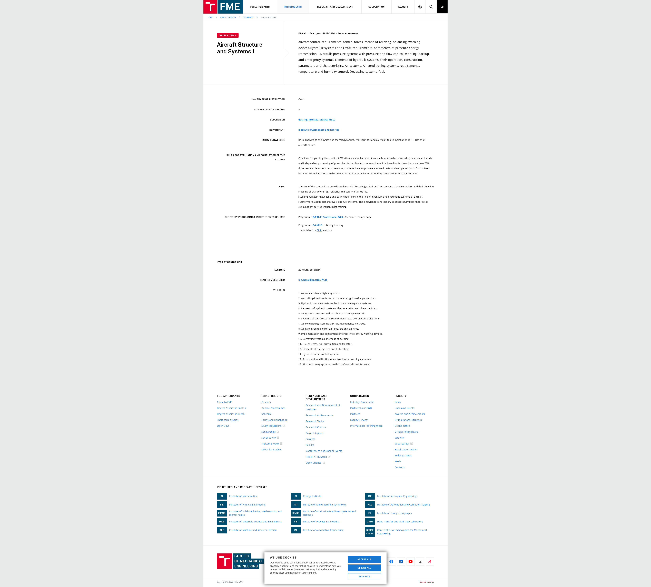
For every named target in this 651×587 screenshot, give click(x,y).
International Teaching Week (366, 425)
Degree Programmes (273, 408)
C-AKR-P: (318, 225)
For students (293, 6)
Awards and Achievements (410, 414)
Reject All (364, 567)
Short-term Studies (228, 419)
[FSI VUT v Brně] (223, 7)
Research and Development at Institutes (323, 407)
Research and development (335, 6)
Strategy (399, 437)
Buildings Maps (403, 455)
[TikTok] (430, 562)
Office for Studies (271, 449)
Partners (355, 414)
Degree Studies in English (231, 408)
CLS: (319, 230)
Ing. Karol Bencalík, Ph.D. (312, 279)
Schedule (266, 414)
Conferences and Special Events (324, 450)
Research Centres (316, 427)
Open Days (223, 425)
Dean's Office (402, 425)
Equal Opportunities (406, 449)
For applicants (260, 6)
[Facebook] (391, 562)
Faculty (403, 6)
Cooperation (376, 6)
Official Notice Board (406, 431)
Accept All (364, 559)
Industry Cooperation (362, 402)
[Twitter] (420, 562)
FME (211, 17)
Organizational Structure (409, 419)
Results (310, 445)
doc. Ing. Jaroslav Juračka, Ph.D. (316, 119)
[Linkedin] (401, 562)
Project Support (314, 433)
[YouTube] (411, 562)
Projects (310, 439)
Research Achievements (319, 415)
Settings (364, 576)
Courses (248, 17)
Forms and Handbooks (274, 419)
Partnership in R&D (361, 408)
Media (398, 461)
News (398, 402)
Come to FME (224, 402)
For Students (228, 17)
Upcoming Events (404, 408)
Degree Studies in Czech (230, 414)
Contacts (400, 467)
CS (442, 6)
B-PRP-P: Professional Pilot (328, 217)
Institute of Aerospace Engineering (318, 129)
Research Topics (315, 421)
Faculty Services (359, 419)
